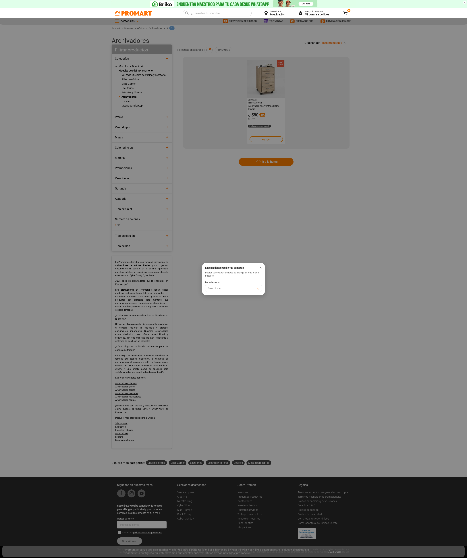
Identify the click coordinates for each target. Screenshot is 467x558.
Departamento (212, 282)
